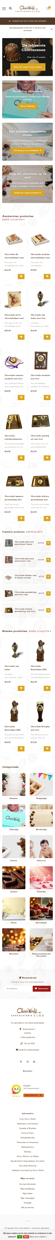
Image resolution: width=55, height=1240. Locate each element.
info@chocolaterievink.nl (29, 1050)
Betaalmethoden (28, 1138)
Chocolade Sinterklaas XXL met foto (13, 730)
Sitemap (27, 1152)
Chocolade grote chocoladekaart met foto (14, 318)
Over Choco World (27, 1119)
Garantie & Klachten (27, 1128)
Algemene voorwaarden (27, 1124)
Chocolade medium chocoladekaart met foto (40, 257)
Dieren (5, 836)
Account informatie (28, 1184)
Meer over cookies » (38, 1237)
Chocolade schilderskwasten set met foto (13, 439)
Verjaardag (34, 774)
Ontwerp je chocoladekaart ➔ (27, 150)
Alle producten (27, 1207)
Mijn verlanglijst (27, 1198)
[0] (47, 9)
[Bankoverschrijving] (27, 1221)
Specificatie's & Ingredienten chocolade (27, 1161)
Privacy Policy (27, 1133)
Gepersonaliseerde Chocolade (38, 931)
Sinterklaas (34, 899)
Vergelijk (27, 1203)
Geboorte (34, 836)
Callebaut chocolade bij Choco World (28, 1170)
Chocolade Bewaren (27, 1166)
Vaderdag (6, 805)
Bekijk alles (34, 532)
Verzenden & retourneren (27, 1142)
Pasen (4, 899)
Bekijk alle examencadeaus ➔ (27, 193)
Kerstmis (6, 930)
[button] (4, 57)
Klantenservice (27, 1147)
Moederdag (35, 805)
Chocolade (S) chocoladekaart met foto (14, 257)
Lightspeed (45, 1228)
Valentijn (33, 868)
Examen (5, 774)
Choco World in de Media (28, 1156)
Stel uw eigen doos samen (28, 67)
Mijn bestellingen (27, 1189)
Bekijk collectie (12, 220)
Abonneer (43, 989)
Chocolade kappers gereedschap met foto (14, 499)
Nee (26, 1237)
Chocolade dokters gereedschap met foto (40, 499)
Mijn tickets (27, 1193)
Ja (20, 1237)
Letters (5, 868)
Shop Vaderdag (27, 106)
